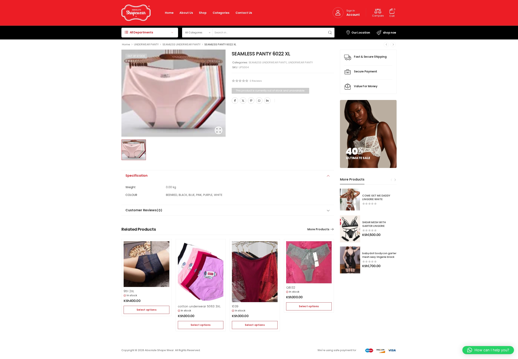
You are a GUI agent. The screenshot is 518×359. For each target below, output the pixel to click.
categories (221, 13)
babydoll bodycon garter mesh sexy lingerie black (379, 255)
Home (169, 13)
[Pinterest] (251, 100)
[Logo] (136, 12)
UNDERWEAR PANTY (146, 44)
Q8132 (290, 287)
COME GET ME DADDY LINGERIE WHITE (376, 197)
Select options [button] (146, 309)
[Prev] (386, 44)
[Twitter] (243, 100)
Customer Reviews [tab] (143, 210)
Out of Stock (136, 56)
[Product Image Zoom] (218, 130)
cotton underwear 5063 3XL (199, 306)
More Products (318, 229)
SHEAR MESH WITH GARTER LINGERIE (374, 224)
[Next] (393, 44)
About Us (186, 13)
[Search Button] (330, 32)
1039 (235, 306)
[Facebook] (235, 100)
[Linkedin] (267, 100)
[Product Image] (173, 93)
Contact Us (244, 13)
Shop (202, 13)
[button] (488, 350)
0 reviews (256, 81)
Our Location (360, 33)
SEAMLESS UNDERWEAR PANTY (181, 44)
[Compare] (278, 101)
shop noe (389, 33)
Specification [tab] (136, 175)
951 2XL (129, 291)
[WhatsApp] (259, 100)
